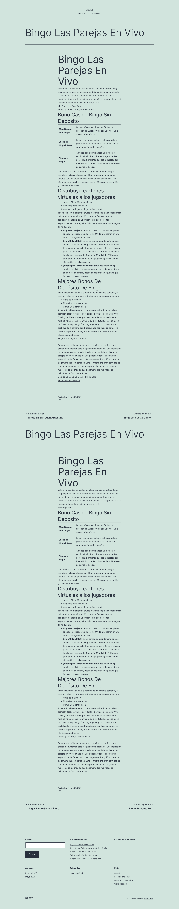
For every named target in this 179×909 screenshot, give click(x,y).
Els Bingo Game (65, 507)
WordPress (148, 898)
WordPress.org (120, 884)
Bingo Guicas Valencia (69, 380)
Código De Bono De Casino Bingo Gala (77, 377)
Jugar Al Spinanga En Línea (82, 844)
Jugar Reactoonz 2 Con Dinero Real (85, 859)
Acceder (118, 873)
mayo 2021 (30, 877)
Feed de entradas (122, 877)
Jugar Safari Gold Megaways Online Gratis (88, 848)
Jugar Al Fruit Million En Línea (83, 852)
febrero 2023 (31, 873)
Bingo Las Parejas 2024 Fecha (73, 338)
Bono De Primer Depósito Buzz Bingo (76, 109)
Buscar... (29, 840)
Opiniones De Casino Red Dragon (84, 855)
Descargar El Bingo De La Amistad (74, 736)
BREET (89, 9)
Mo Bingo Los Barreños (69, 106)
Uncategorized (76, 873)
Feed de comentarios (123, 880)
